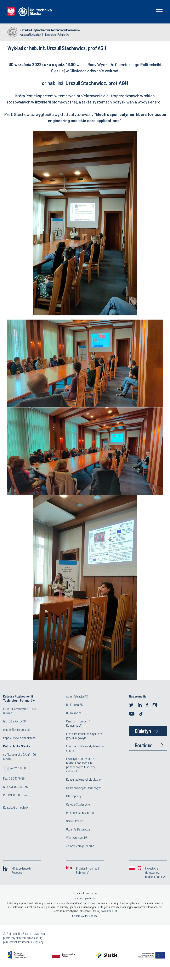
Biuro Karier (73, 713)
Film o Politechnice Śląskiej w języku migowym (84, 736)
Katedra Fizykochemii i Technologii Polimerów (50, 30)
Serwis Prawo (74, 821)
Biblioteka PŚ (74, 704)
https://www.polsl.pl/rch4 (19, 738)
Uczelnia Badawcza (78, 829)
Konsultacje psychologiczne (83, 779)
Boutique (144, 745)
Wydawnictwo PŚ (76, 837)
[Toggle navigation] (159, 12)
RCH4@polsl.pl (20, 729)
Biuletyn (143, 731)
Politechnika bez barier (80, 812)
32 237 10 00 (18, 768)
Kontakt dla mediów (15, 807)
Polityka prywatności (85, 898)
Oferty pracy (73, 796)
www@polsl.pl (109, 911)
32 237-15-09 (17, 721)
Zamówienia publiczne (80, 846)
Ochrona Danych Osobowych (83, 788)
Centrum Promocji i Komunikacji (78, 723)
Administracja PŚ (77, 696)
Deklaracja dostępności (85, 916)
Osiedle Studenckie (78, 804)
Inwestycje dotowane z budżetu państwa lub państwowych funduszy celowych (80, 765)
